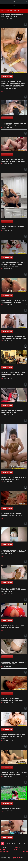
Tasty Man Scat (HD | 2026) (11, 808)
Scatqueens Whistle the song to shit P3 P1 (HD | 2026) (13, 663)
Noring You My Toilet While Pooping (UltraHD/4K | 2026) (11, 514)
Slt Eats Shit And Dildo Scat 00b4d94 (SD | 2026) (12, 411)
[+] (25, 24)
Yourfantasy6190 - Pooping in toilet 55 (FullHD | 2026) (12, 626)
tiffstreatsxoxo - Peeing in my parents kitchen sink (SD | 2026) (13, 160)
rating (11, 10)
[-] (25, 26)
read (15, 10)
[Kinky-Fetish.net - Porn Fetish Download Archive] (14, 6)
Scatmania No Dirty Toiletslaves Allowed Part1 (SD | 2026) (13, 773)
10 (24, 843)
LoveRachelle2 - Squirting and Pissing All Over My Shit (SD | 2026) (13, 736)
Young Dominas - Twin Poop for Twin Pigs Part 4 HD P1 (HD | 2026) (13, 337)
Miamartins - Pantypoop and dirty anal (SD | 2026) (12, 15)
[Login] (26, 2)
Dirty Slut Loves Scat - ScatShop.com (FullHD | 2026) (12, 699)
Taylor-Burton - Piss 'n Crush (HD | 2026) (13, 227)
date (8, 10)
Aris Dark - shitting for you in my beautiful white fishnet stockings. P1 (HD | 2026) (12, 264)
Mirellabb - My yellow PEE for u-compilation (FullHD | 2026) (13, 301)
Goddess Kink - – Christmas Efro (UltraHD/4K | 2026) (13, 124)
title (19, 10)
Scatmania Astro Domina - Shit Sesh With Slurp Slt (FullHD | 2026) (13, 374)
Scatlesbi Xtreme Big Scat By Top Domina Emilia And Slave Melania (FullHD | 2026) (13, 552)
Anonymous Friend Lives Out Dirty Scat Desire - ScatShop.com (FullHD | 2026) (13, 590)
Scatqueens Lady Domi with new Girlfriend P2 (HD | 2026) (13, 478)
